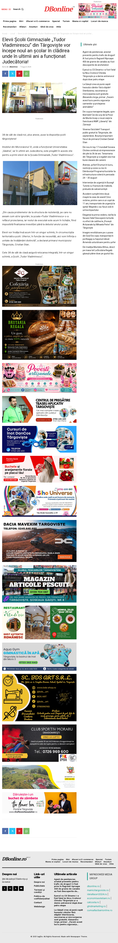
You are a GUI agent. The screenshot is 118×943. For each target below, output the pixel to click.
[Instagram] (10, 888)
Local (12, 33)
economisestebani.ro (98, 898)
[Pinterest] (19, 74)
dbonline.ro (93, 886)
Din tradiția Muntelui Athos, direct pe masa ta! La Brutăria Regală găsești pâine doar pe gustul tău (99, 250)
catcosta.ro (93, 902)
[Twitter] (12, 74)
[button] (18, 9)
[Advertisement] (39, 125)
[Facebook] (5, 74)
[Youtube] (21, 888)
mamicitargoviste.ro (98, 890)
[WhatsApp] (26, 74)
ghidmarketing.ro (96, 906)
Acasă (4, 33)
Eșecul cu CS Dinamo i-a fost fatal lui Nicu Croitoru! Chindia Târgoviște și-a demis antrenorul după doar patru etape (99, 74)
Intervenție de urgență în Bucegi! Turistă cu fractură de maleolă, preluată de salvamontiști (98, 185)
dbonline (13, 67)
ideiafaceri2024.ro (97, 894)
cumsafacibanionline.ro (99, 910)
